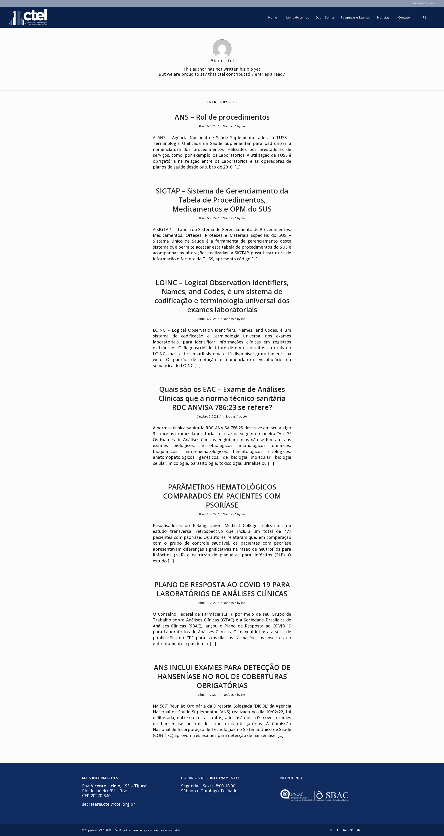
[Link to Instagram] (330, 830)
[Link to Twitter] (351, 830)
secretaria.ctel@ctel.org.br (108, 804)
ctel (243, 126)
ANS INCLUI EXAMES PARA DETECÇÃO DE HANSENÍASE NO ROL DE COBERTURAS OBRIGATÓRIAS (222, 676)
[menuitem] (423, 3)
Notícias (228, 126)
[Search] (424, 17)
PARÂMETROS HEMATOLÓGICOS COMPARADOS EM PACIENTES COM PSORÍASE (222, 496)
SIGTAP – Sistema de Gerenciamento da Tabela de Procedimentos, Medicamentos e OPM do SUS (222, 200)
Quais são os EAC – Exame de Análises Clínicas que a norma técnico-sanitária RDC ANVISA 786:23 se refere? (222, 398)
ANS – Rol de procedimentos (222, 117)
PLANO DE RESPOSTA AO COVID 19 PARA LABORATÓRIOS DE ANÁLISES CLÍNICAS (222, 589)
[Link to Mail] (358, 830)
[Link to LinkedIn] (344, 830)
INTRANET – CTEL (424, 3)
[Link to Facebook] (337, 830)
